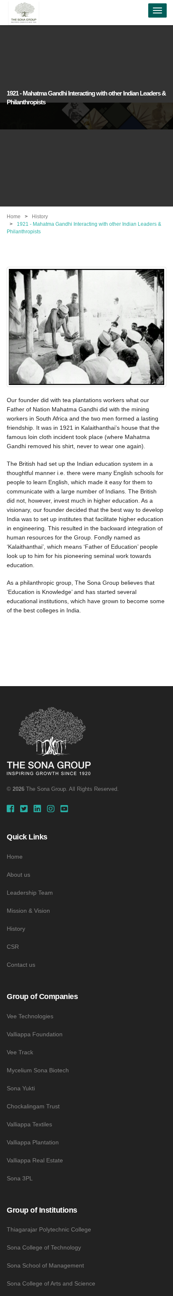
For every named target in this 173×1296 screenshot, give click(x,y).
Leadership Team (30, 892)
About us (18, 874)
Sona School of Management (45, 1265)
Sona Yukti (21, 1088)
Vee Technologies (30, 1016)
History (40, 216)
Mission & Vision (28, 910)
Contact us (21, 964)
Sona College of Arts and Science (51, 1283)
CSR (13, 946)
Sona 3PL (20, 1178)
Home (14, 216)
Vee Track (20, 1052)
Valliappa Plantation (33, 1142)
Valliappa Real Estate (35, 1160)
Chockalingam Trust (33, 1106)
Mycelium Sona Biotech (38, 1070)
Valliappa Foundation (35, 1034)
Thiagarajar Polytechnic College (49, 1229)
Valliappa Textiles (29, 1124)
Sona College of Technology (44, 1247)
